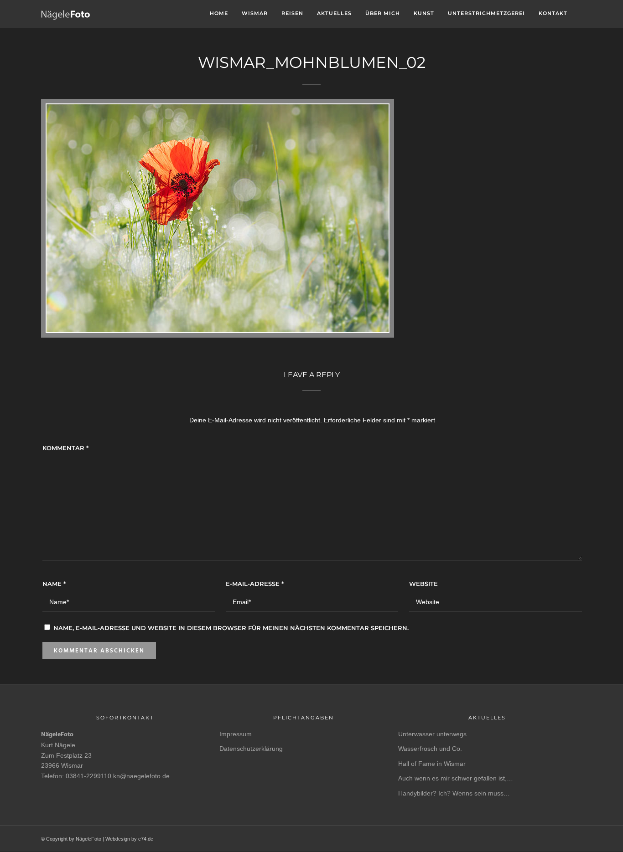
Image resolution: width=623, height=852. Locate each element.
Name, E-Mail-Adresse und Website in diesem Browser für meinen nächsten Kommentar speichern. (231, 627)
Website (423, 583)
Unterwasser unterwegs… (435, 734)
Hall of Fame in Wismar (432, 763)
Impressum (235, 734)
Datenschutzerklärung (251, 748)
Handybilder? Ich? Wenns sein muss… (454, 793)
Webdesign (117, 839)
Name (54, 583)
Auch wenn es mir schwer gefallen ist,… (455, 778)
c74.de (145, 839)
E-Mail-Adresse (255, 583)
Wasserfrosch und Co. (430, 748)
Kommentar (65, 448)
